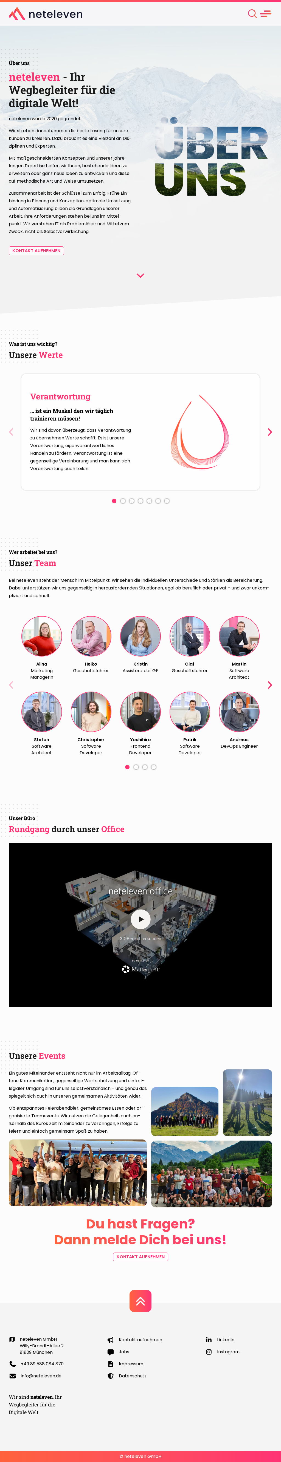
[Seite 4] (140, 501)
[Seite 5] (149, 501)
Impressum (131, 1364)
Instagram (228, 1352)
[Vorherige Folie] (11, 432)
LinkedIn (225, 1340)
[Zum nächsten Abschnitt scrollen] (140, 276)
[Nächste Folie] (270, 432)
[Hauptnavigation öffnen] (265, 13)
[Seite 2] (123, 501)
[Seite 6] (158, 501)
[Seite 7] (167, 501)
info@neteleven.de (41, 1376)
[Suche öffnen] (252, 13)
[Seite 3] (132, 501)
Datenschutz (133, 1376)
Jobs (124, 1352)
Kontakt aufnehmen (36, 250)
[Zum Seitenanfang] (140, 1301)
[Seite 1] (114, 501)
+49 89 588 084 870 (42, 1364)
